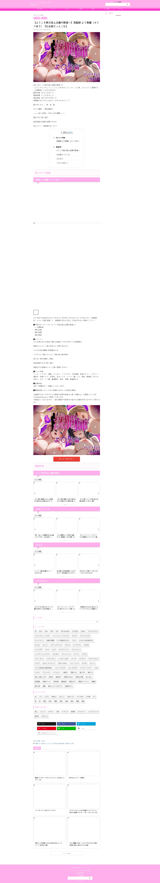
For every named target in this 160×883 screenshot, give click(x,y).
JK (39, 743)
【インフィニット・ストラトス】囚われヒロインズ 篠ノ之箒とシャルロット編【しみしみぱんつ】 (43, 608)
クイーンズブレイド (56, 645)
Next (98, 493)
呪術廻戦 (37, 681)
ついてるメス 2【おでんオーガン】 (45, 810)
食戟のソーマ (46, 681)
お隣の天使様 (50, 640)
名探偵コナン (69, 686)
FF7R (51, 631)
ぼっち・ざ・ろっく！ (49, 663)
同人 (36, 711)
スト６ (54, 649)
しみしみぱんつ (62, 163)
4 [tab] (64, 504)
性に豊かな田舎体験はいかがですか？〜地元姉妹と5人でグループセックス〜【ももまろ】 (44, 572)
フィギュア (65, 711)
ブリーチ (73, 658)
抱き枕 (37, 716)
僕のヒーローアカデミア (55, 686)
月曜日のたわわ (68, 677)
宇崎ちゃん (74, 672)
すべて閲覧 (38, 479)
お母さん (54, 696)
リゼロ (96, 668)
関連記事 (58, 147)
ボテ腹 (88, 696)
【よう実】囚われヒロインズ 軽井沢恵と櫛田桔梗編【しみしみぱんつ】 (89, 608)
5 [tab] (66, 504)
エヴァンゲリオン (85, 636)
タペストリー (81, 711)
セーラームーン (76, 649)
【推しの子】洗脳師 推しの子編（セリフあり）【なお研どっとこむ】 (89, 536)
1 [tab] (59, 504)
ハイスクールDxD (63, 658)
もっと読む (67, 853)
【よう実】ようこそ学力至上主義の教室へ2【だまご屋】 (66, 500)
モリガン (84, 663)
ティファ (76, 654)
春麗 (44, 686)
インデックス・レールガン (42, 636)
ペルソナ (37, 663)
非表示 (70, 132)
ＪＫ (40, 696)
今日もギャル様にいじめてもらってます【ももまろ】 (66, 572)
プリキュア (82, 658)
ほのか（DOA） (62, 663)
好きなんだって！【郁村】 (77, 778)
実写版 (73, 711)
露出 (83, 701)
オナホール (45, 716)
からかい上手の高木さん (86, 640)
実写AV (93, 9)
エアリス (74, 636)
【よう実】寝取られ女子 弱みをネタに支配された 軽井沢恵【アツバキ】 (43, 500)
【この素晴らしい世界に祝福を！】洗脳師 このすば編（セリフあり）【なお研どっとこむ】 (43, 536)
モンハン (92, 663)
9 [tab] (73, 504)
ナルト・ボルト (39, 658)
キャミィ (45, 645)
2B (35, 631)
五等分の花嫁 (79, 677)
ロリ (94, 696)
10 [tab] (74, 504)
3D (35, 696)
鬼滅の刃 (58, 677)
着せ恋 (51, 677)
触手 (61, 701)
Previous (34, 493)
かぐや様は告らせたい (63, 640)
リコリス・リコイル (85, 668)
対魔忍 (93, 681)
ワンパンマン (46, 672)
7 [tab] (69, 504)
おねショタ (71, 696)
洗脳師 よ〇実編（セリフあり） (68, 141)
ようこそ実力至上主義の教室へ (68, 150)
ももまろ (59, 158)
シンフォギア (38, 649)
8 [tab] (71, 504)
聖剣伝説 (63, 681)
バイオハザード (51, 658)
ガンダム (37, 645)
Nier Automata (65, 631)
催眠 (55, 701)
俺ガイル (90, 672)
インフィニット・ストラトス (61, 636)
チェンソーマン (66, 654)
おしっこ (62, 696)
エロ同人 (66, 9)
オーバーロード (39, 640)
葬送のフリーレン (84, 681)
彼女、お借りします (40, 677)
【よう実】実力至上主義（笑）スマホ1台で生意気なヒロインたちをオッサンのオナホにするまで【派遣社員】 (89, 500)
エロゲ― (50, 711)
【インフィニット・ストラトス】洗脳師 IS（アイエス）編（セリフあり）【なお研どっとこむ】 (66, 536)
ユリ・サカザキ (72, 668)
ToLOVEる (75, 631)
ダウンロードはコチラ (65, 459)
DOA (40, 631)
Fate (46, 631)
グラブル (67, 645)
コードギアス (77, 645)
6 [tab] (68, 504)
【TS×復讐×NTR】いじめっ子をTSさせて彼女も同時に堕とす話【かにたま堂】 (83, 844)
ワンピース (56, 672)
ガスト (74, 640)
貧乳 (72, 701)
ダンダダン (56, 654)
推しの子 (82, 672)
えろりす (33, 4)
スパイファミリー (64, 649)
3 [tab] (63, 504)
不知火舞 (55, 681)
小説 (57, 711)
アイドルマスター (93, 631)
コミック (42, 711)
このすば (86, 645)
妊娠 (66, 701)
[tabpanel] (44, 492)
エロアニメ (53, 9)
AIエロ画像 (107, 9)
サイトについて (84, 867)
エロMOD (120, 9)
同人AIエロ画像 (60, 138)
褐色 (44, 701)
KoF (57, 631)
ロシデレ (37, 672)
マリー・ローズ (74, 663)
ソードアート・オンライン (42, 654)
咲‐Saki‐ (89, 677)
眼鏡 (77, 701)
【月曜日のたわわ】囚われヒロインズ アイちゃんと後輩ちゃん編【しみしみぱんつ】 (66, 608)
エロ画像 (80, 9)
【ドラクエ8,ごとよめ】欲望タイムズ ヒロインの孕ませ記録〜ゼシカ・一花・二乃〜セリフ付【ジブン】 (83, 812)
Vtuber (83, 631)
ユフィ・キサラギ (60, 668)
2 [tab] (61, 504)
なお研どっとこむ (63, 154)
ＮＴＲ (46, 696)
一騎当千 (65, 672)
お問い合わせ (75, 867)
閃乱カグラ (72, 681)
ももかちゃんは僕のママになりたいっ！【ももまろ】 (89, 572)
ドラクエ (84, 654)
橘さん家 (37, 686)
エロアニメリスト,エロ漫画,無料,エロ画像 (80, 870)
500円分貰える (40, 9)
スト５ (47, 649)
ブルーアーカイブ (93, 658)
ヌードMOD (80, 696)
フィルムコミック (93, 711)
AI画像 (36, 743)
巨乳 (50, 701)
